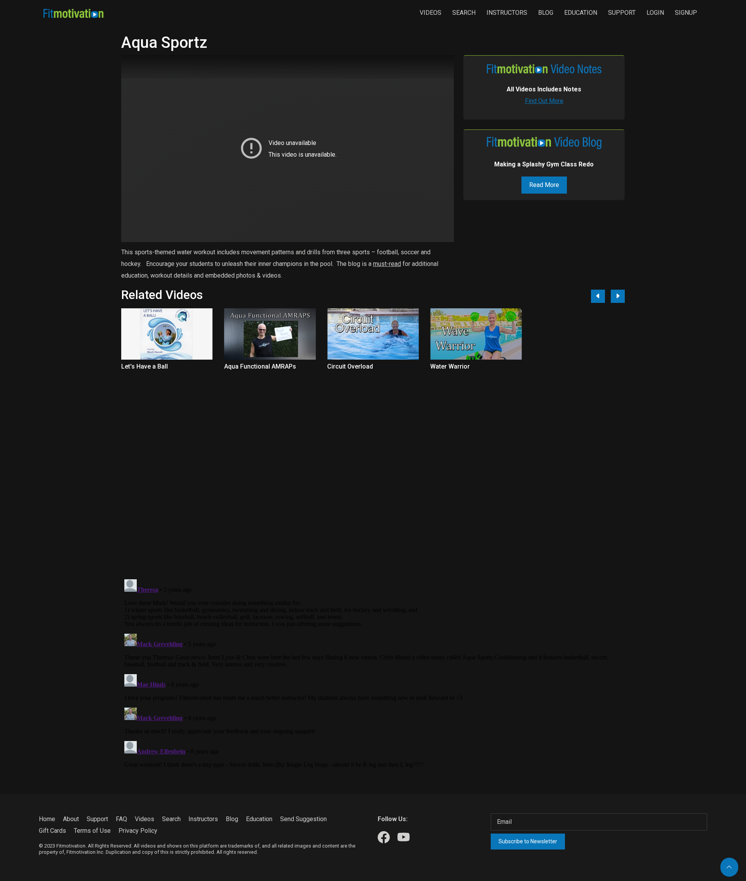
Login (655, 12)
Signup (686, 12)
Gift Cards (52, 830)
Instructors (506, 12)
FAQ (121, 819)
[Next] (618, 296)
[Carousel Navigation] (605, 296)
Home (47, 819)
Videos (430, 12)
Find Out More (544, 101)
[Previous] (598, 296)
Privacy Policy (138, 830)
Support (622, 12)
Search (464, 12)
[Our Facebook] (384, 837)
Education (580, 12)
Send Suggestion (303, 819)
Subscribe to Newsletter (527, 841)
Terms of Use (92, 830)
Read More (544, 185)
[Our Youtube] (403, 837)
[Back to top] (729, 867)
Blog (545, 12)
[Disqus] (373, 470)
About (71, 819)
